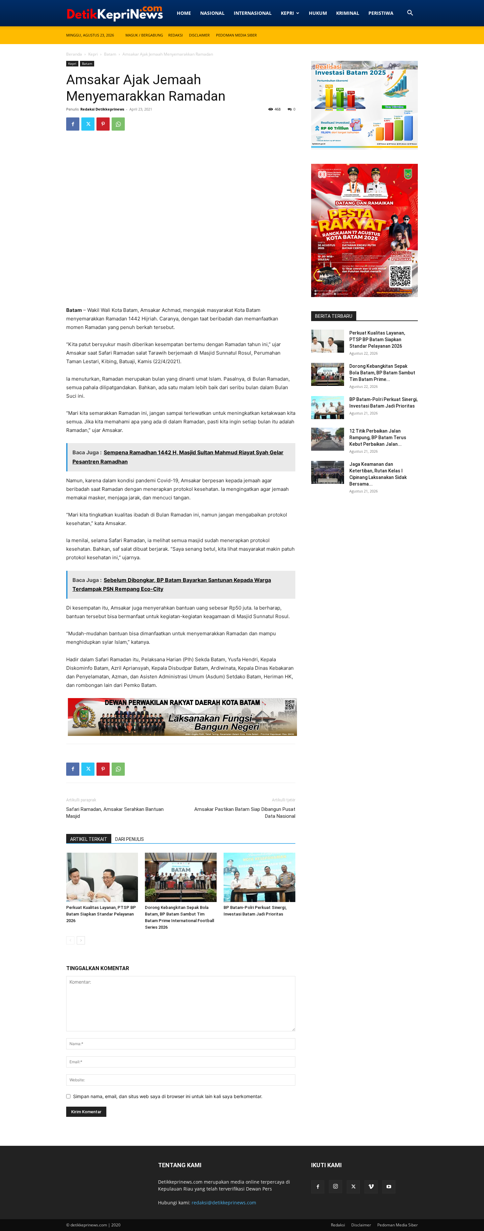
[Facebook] (72, 124)
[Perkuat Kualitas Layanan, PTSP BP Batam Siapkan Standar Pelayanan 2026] (102, 877)
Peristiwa (380, 13)
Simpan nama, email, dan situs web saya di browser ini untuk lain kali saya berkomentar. (167, 1096)
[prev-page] (70, 940)
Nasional (212, 13)
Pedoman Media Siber (236, 35)
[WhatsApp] (118, 124)
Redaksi (175, 35)
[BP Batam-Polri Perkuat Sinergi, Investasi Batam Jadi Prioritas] (259, 877)
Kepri (287, 13)
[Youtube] (388, 1186)
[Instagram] (335, 1186)
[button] (410, 14)
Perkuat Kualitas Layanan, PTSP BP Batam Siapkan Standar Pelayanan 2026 (101, 914)
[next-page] (81, 940)
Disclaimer (199, 35)
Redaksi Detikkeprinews (102, 109)
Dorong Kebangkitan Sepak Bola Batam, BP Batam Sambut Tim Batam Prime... (382, 373)
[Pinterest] (103, 124)
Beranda (74, 54)
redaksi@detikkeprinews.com (224, 1202)
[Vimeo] (371, 1186)
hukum (318, 13)
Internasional (253, 13)
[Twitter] (87, 124)
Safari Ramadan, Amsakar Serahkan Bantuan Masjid (115, 812)
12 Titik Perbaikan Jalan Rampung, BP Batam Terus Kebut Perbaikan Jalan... (377, 437)
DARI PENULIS (129, 839)
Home (184, 13)
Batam (110, 54)
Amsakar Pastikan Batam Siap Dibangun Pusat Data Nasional (244, 812)
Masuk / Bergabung (144, 35)
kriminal (347, 13)
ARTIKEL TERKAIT (88, 839)
